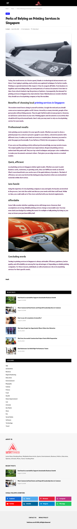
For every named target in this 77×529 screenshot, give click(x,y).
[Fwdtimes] (38, 3)
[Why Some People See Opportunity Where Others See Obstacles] (11, 330)
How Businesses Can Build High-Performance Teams (33, 348)
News (7, 13)
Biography (9, 384)
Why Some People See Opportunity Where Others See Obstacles (36, 328)
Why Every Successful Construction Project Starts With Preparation (37, 338)
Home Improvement (12, 399)
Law (7, 402)
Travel (7, 426)
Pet (7, 414)
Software (8, 420)
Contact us (32, 517)
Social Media (9, 417)
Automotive (9, 368)
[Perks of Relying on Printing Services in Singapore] (38, 54)
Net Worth (9, 408)
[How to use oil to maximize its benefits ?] (11, 320)
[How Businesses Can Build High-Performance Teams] (11, 351)
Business (8, 372)
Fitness (8, 390)
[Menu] (8, 3)
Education (9, 378)
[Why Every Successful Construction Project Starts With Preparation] (11, 340)
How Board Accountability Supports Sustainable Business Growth (37, 297)
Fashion (8, 387)
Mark (8, 29)
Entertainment (10, 381)
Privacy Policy (43, 517)
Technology (9, 423)
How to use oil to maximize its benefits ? (30, 318)
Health (8, 396)
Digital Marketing (11, 375)
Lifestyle (8, 405)
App (7, 365)
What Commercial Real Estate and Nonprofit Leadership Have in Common (39, 308)
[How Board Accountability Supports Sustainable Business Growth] (11, 300)
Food (7, 393)
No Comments (26, 29)
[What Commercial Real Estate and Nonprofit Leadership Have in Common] (11, 310)
